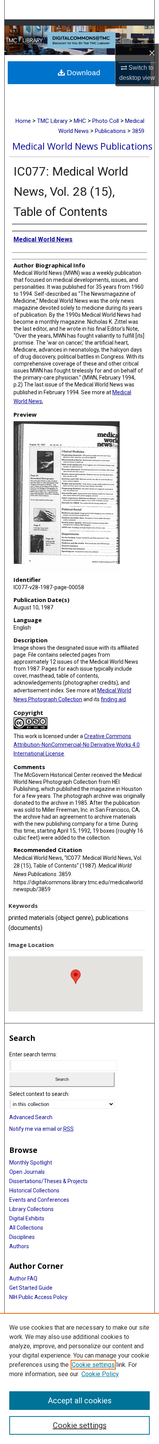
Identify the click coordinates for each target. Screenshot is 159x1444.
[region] (79, 1378)
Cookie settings (93, 1364)
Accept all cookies (80, 1400)
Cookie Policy (100, 1374)
